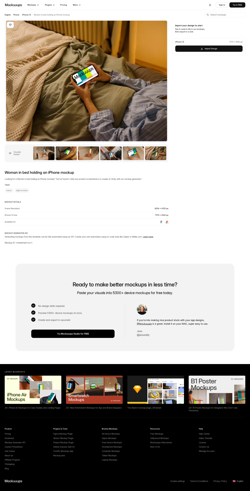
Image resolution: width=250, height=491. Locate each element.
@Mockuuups (144, 323)
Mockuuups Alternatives (161, 442)
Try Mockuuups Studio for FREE (73, 333)
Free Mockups (156, 434)
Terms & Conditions (199, 481)
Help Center (204, 434)
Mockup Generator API (15, 442)
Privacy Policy (220, 481)
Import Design (211, 48)
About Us (9, 455)
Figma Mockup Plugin (63, 434)
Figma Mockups (109, 438)
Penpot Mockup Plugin (63, 442)
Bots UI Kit (155, 447)
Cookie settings (177, 481)
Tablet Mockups (109, 455)
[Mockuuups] (13, 5)
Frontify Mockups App (63, 451)
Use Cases (10, 451)
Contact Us (204, 447)
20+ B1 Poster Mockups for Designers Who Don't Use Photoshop (213, 409)
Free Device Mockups (112, 442)
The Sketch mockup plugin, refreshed (144, 408)
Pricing (63, 5)
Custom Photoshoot (14, 447)
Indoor (9, 190)
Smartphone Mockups (112, 447)
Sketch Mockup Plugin (63, 438)
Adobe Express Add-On (64, 447)
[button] (33, 5)
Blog (7, 468)
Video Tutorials (205, 438)
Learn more (148, 237)
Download (9, 438)
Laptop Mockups (109, 460)
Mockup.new (59, 455)
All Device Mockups (111, 434)
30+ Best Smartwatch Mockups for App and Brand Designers (94, 408)
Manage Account (206, 451)
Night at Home (22, 190)
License (202, 442)
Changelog (9, 464)
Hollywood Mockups (159, 438)
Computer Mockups (111, 451)
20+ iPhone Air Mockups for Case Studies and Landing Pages (33, 408)
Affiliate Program (12, 460)
